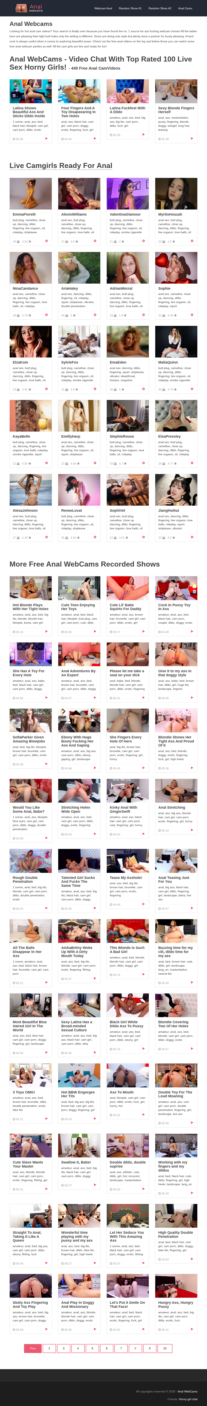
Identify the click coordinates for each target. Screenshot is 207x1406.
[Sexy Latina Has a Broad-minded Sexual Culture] (79, 1005)
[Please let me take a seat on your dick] (128, 654)
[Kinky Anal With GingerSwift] (128, 790)
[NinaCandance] (31, 267)
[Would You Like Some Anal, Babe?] (31, 790)
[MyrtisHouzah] (176, 193)
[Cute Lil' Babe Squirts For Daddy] (128, 588)
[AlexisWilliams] (79, 193)
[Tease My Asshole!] (128, 860)
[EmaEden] (128, 341)
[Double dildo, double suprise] (128, 1145)
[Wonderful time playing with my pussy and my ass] (79, 1215)
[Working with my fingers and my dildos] (176, 1145)
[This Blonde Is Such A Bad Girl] (128, 931)
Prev (33, 1348)
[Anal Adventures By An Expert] (79, 654)
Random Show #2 (160, 8)
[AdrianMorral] (128, 267)
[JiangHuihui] (176, 489)
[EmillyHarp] (79, 415)
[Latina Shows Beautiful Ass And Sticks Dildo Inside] (31, 91)
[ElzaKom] (31, 341)
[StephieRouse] (128, 415)
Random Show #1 (130, 8)
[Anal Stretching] (176, 790)
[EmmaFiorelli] (31, 193)
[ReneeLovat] (79, 489)
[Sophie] (176, 267)
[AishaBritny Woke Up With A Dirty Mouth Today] (79, 931)
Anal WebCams (187, 1391)
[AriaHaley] (79, 267)
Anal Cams (185, 8)
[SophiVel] (128, 489)
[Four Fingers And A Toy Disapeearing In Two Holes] (79, 91)
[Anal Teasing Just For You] (176, 860)
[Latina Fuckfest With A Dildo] (128, 91)
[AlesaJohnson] (31, 489)
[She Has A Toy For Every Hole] (31, 654)
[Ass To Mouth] (128, 1075)
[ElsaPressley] (176, 415)
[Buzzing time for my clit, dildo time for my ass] (176, 931)
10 (165, 1348)
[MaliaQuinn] (176, 341)
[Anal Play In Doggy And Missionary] (79, 1285)
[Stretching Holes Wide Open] (79, 790)
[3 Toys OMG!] (31, 1075)
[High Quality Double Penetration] (176, 1215)
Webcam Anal (103, 8)
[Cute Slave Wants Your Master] (31, 1145)
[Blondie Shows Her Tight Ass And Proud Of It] (176, 720)
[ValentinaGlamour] (128, 193)
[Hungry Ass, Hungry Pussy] (176, 1285)
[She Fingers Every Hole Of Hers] (128, 720)
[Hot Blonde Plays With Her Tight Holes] (31, 588)
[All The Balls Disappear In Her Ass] (31, 931)
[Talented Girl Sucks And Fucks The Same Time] (79, 860)
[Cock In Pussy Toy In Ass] (176, 588)
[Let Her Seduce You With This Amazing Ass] (128, 1215)
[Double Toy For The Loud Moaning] (176, 1075)
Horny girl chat (188, 1399)
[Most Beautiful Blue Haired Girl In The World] (31, 1005)
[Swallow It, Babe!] (79, 1145)
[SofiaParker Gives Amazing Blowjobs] (31, 720)
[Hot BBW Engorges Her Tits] (79, 1075)
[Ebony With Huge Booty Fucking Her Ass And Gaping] (79, 720)
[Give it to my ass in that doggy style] (176, 654)
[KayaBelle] (31, 415)
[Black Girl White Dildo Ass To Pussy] (128, 1005)
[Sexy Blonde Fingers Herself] (176, 91)
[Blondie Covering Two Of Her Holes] (176, 1005)
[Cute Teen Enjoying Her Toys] (79, 588)
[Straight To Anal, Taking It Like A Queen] (31, 1215)
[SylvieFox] (79, 341)
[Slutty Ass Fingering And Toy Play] (31, 1285)
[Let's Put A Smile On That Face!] (128, 1285)
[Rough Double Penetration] (31, 860)
